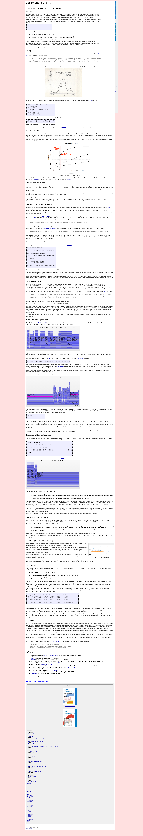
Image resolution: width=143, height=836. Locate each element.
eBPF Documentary (32, 763)
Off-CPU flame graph (41, 322)
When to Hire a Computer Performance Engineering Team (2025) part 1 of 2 (43, 746)
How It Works (37, 179)
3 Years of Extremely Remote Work (35, 748)
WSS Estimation (30, 807)
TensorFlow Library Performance (34, 779)
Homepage (29, 792)
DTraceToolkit (29, 816)
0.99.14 (73, 667)
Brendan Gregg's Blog (36, 3)
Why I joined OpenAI (32, 733)
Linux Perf (29, 797)
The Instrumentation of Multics (50, 655)
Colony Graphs (30, 814)
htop (60, 590)
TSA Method (29, 804)
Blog (28, 794)
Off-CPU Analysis (30, 805)
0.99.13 (69, 667)
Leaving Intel (30, 736)
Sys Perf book (29, 795)
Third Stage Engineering (33, 743)
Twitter (105, 291)
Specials (28, 820)
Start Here (29, 791)
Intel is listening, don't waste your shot (35, 741)
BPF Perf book (30, 796)
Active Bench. (29, 806)
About (28, 784)
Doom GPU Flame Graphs (33, 751)
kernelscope (61, 366)
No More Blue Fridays (32, 756)
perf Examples (30, 800)
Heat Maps (29, 811)
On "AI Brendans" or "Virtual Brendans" (36, 738)
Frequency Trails (30, 812)
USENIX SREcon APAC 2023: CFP (35, 771)
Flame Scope (29, 810)
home (49, 3)
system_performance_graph (41, 656)
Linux (41, 117)
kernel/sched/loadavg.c (55, 641)
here (43, 216)
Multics (64, 127)
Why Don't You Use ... (32, 781)
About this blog (29, 828)
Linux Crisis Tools (31, 758)
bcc (50, 358)
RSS (28, 786)
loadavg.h (56, 670)
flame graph (81, 358)
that (96, 219)
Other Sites (29, 823)
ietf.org (38, 66)
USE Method (29, 802)
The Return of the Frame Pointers (35, 761)
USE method (91, 606)
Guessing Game (30, 819)
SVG (45, 324)
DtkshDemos (29, 818)
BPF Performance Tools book (70, 727)
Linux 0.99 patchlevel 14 (46, 664)
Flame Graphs (34, 673)
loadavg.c (69, 179)
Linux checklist (104, 606)
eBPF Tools (29, 799)
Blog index (29, 783)
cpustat (41, 590)
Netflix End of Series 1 (32, 776)
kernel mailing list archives (49, 228)
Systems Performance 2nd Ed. (70, 706)
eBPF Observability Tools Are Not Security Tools (37, 766)
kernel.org (34, 217)
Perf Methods (29, 801)
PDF (59, 662)
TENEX (90, 100)
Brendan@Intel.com (32, 774)
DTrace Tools (29, 815)
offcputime (50, 672)
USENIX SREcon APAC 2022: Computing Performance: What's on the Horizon (44, 768)
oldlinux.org (69, 245)
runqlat (64, 577)
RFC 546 (33, 659)
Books (28, 821)
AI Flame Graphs (31, 753)
